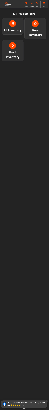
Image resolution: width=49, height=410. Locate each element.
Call (37, 6)
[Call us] (37, 3)
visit (26, 6)
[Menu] (44, 3)
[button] (26, 4)
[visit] (26, 3)
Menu (44, 6)
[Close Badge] (46, 401)
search (32, 6)
